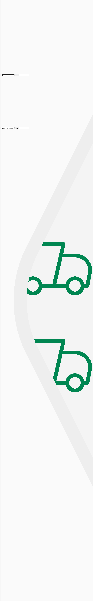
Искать (16, 75)
